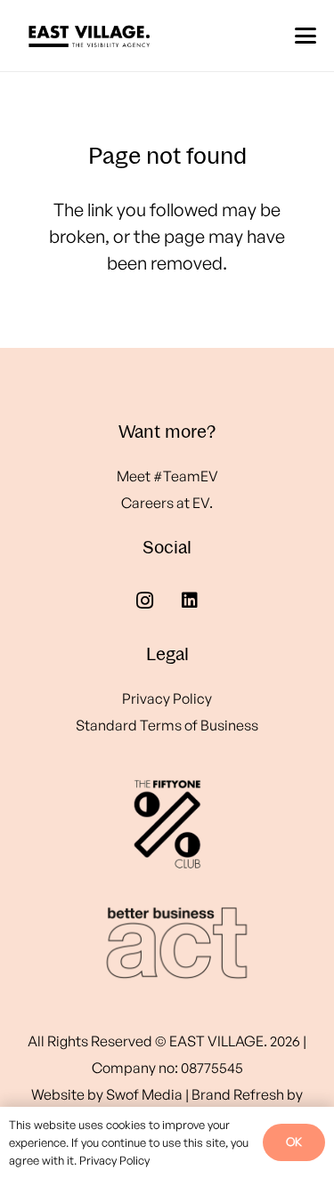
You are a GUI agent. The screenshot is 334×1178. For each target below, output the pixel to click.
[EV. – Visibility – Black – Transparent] (89, 35)
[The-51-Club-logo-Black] (167, 823)
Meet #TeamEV (167, 476)
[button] (305, 35)
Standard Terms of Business (167, 725)
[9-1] (167, 943)
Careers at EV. (167, 503)
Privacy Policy (167, 698)
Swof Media (144, 1094)
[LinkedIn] (189, 600)
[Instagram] (145, 600)
